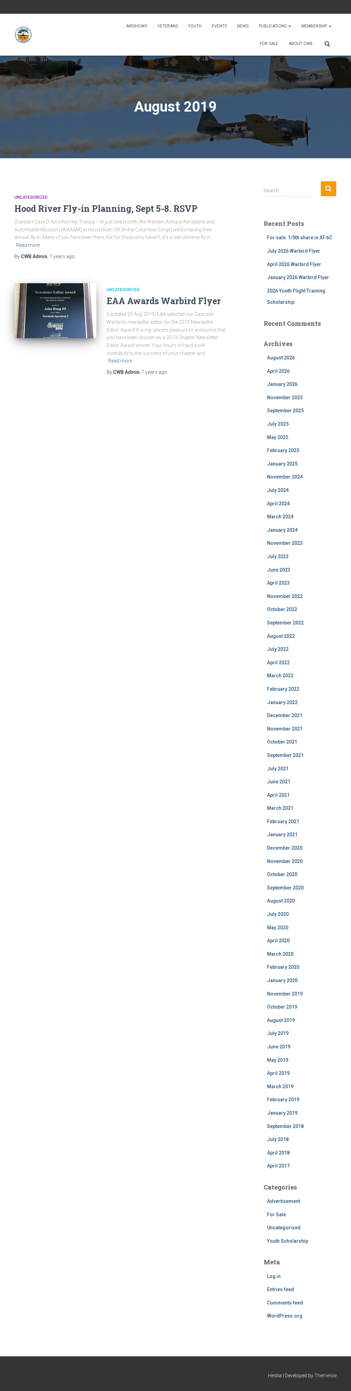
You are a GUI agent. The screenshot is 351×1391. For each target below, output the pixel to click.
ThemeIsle (325, 1375)
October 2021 (282, 742)
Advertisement (283, 1201)
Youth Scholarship (287, 1241)
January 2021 (282, 834)
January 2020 (282, 980)
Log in (274, 1276)
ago (62, 256)
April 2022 (278, 662)
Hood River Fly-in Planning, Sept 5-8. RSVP (105, 208)
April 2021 (278, 795)
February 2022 (283, 689)
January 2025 (282, 464)
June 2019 (278, 1046)
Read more (28, 245)
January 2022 (282, 702)
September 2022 (285, 622)
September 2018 (285, 1126)
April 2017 (278, 1166)
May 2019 (277, 1060)
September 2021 (285, 755)
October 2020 (282, 874)
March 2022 (280, 675)
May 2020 (277, 927)
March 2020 (280, 954)
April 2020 (278, 940)
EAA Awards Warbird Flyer (164, 301)
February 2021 (283, 821)
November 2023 (285, 543)
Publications (273, 26)
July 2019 (278, 1033)
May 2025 (277, 437)
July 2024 (278, 490)
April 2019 (278, 1073)
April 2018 (278, 1153)
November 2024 (285, 477)
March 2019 (280, 1086)
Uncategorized (31, 197)
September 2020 (285, 887)
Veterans (167, 26)
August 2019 (281, 1020)
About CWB (301, 43)
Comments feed (285, 1303)
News (243, 26)
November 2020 (285, 861)
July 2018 (278, 1139)
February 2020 (283, 967)
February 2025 (283, 450)
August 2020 (281, 901)
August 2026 (281, 357)
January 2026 (282, 384)
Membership (314, 26)
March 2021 (280, 808)
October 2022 (282, 609)
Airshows (136, 26)
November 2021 (285, 729)
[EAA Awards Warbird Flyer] (55, 310)
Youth (195, 26)
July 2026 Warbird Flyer (293, 251)
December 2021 (284, 715)
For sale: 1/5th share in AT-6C (299, 237)
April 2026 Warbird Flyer (294, 264)
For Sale (269, 43)
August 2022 (281, 636)
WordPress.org (284, 1316)
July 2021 (278, 768)
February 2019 (283, 1099)
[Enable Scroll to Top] (337, 1377)
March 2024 (280, 516)
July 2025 (278, 424)
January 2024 (282, 530)
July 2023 (278, 556)
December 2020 (284, 848)
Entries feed (280, 1289)
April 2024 (278, 503)
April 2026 (278, 371)
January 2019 (282, 1113)
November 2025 (285, 397)
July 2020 (278, 914)
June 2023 (278, 570)
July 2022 (278, 649)
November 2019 (285, 994)
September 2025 (285, 410)
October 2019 (282, 1007)
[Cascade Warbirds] (23, 34)
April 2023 (278, 583)
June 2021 (278, 781)
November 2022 (285, 596)
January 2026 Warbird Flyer (298, 277)
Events (219, 26)
